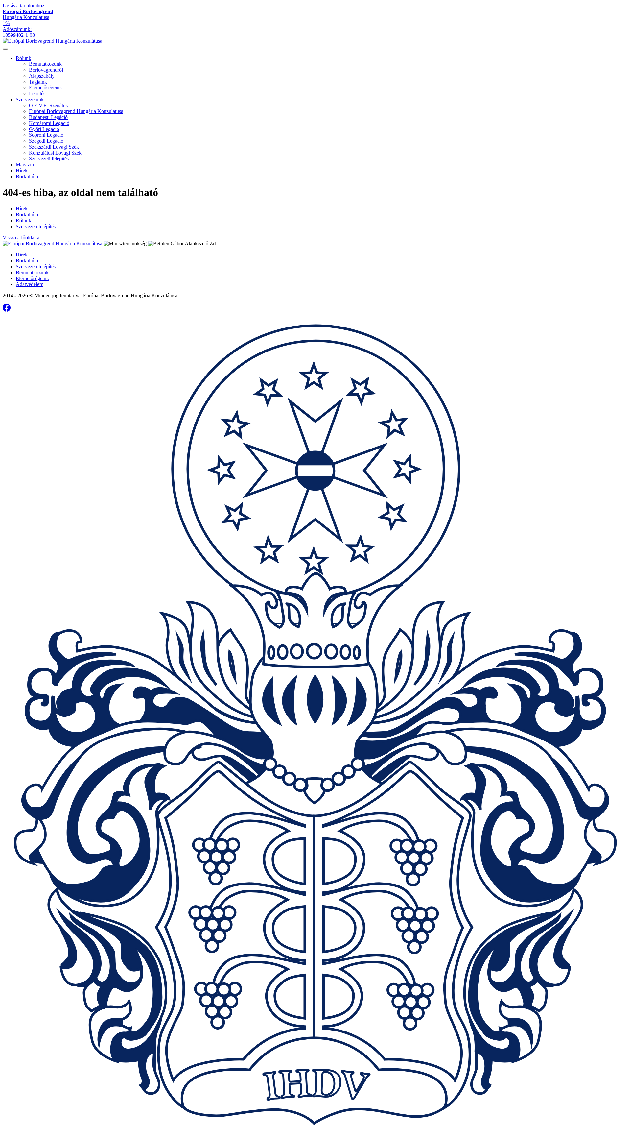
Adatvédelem (29, 284)
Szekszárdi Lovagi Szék (54, 147)
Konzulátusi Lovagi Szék (55, 153)
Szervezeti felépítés (49, 158)
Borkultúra (27, 176)
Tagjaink (38, 82)
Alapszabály (42, 76)
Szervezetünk (30, 99)
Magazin (25, 164)
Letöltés (37, 93)
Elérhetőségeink (45, 87)
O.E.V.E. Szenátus (48, 105)
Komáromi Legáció (49, 123)
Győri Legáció (44, 129)
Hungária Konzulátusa (28, 14)
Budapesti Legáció (48, 117)
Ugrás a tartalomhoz (23, 5)
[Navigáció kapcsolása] (5, 49)
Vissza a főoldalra (21, 237)
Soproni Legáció (46, 135)
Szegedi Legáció (46, 141)
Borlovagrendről (46, 70)
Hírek (22, 170)
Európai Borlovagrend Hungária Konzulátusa (76, 111)
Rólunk (23, 58)
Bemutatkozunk (45, 64)
